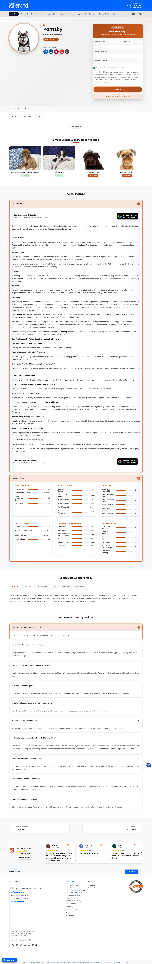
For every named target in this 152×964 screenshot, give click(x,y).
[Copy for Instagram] (61, 51)
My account (92, 885)
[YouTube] (29, 945)
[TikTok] (21, 945)
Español (70, 915)
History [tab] (15, 586)
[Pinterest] (36, 945)
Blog (114, 14)
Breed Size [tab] (66, 586)
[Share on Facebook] (45, 51)
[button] (141, 853)
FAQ (38, 116)
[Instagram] (17, 945)
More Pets (39, 14)
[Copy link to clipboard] (67, 51)
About (14, 116)
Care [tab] (54, 586)
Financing (92, 14)
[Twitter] (25, 945)
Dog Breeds (19, 109)
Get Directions (18, 902)
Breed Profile (26, 116)
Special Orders (74, 895)
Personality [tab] (27, 586)
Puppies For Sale (27, 14)
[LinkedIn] (33, 945)
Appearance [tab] (42, 586)
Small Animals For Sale (77, 890)
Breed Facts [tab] (80, 586)
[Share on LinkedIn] (51, 51)
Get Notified (93, 176)
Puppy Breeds (81, 14)
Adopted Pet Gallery (66, 14)
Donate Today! (104, 14)
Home (11, 109)
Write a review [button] (24, 858)
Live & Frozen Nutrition (77, 893)
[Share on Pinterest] (56, 51)
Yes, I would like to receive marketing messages (110, 68)
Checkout (91, 888)
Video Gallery (51, 14)
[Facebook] (12, 945)
